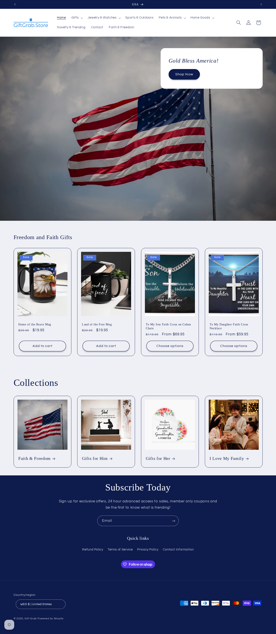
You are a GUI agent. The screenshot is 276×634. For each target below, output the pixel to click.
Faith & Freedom (34, 458)
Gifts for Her (158, 458)
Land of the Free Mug (97, 324)
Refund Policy (92, 549)
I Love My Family (227, 458)
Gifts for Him (95, 458)
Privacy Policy (147, 549)
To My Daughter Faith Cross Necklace (229, 326)
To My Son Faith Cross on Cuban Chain (168, 326)
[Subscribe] (174, 521)
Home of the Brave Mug (34, 324)
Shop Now (184, 74)
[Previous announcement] (15, 4)
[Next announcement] (261, 4)
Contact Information (178, 549)
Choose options (169, 346)
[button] (77, 18)
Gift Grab (31, 618)
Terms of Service (120, 549)
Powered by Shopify (51, 618)
